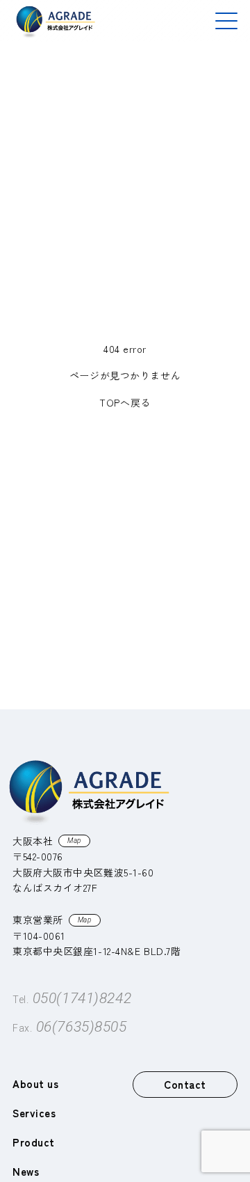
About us (35, 1083)
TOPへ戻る (124, 402)
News (25, 1171)
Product (33, 1142)
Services (34, 1112)
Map (74, 840)
